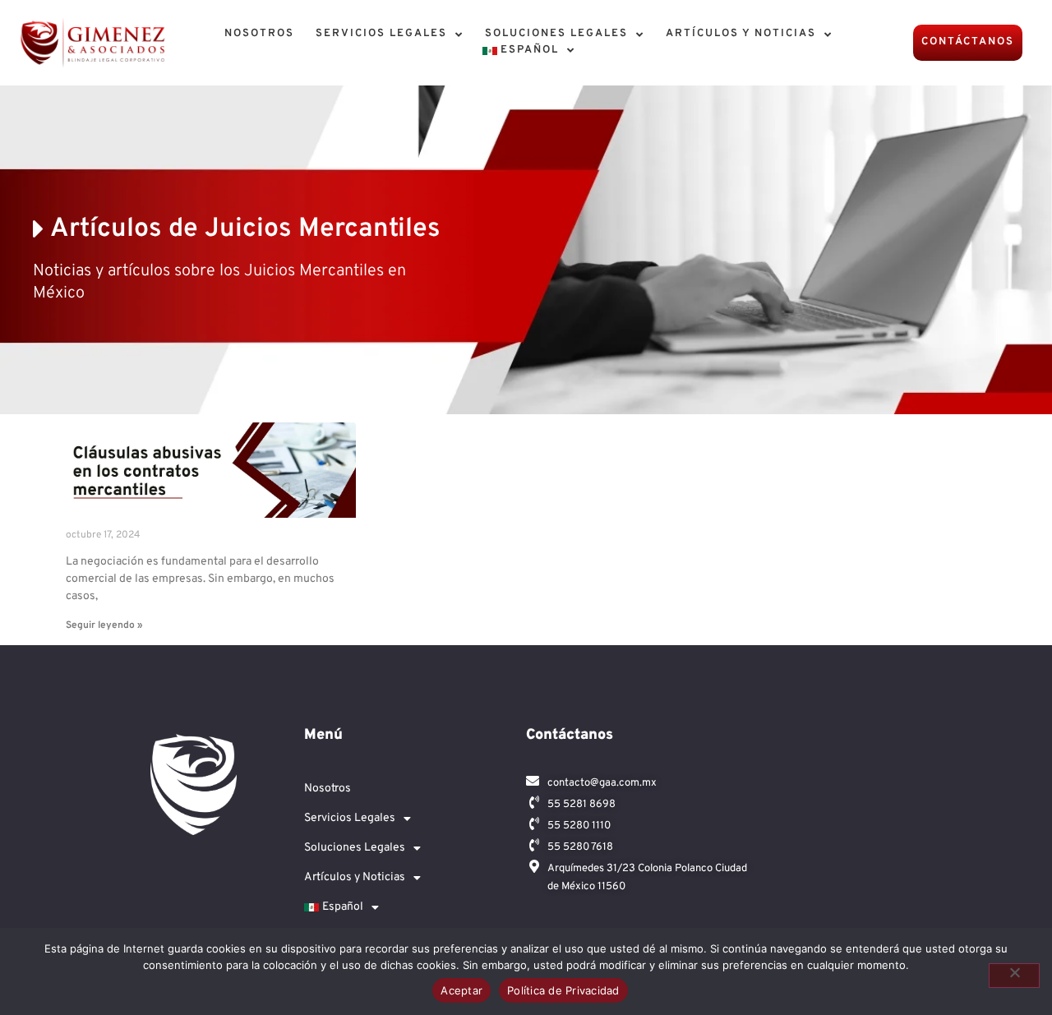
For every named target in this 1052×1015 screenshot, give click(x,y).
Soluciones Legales (556, 33)
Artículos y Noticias (741, 33)
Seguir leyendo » (104, 625)
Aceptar (461, 990)
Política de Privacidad (563, 990)
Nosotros (259, 33)
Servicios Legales (381, 33)
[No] (1014, 975)
